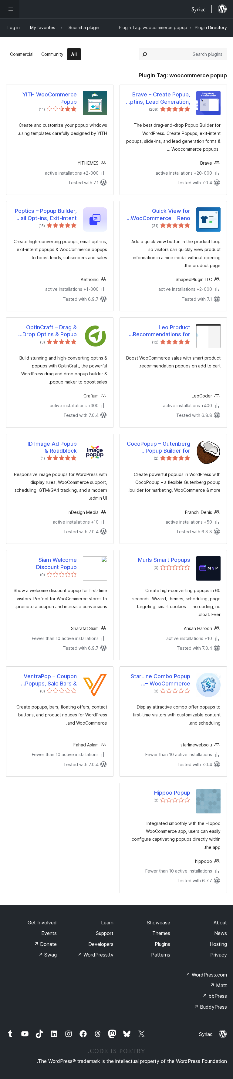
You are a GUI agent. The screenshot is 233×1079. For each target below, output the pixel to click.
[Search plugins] (145, 54)
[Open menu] (9, 9)
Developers (100, 944)
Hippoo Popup (172, 792)
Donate (45, 944)
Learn (107, 923)
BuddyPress (210, 1007)
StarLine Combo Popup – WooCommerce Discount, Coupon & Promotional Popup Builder (160, 680)
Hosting (218, 944)
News (220, 933)
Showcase (158, 923)
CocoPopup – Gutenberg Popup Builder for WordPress (158, 447)
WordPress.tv (95, 955)
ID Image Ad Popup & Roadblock (52, 447)
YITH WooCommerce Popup (49, 98)
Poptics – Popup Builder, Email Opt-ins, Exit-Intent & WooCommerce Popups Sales (45, 215)
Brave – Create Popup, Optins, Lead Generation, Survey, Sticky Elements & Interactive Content (158, 98)
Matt (218, 985)
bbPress (214, 996)
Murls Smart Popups (164, 560)
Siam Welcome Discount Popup (56, 563)
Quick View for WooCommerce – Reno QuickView (160, 215)
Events (49, 933)
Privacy (218, 955)
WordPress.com (206, 975)
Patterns (160, 955)
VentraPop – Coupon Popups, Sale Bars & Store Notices (50, 680)
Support (104, 933)
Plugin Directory (211, 27)
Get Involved (42, 923)
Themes (161, 933)
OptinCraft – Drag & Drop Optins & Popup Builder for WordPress (48, 331)
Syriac (206, 1034)
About (220, 923)
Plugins (162, 944)
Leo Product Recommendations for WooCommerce (161, 331)
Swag (47, 955)
